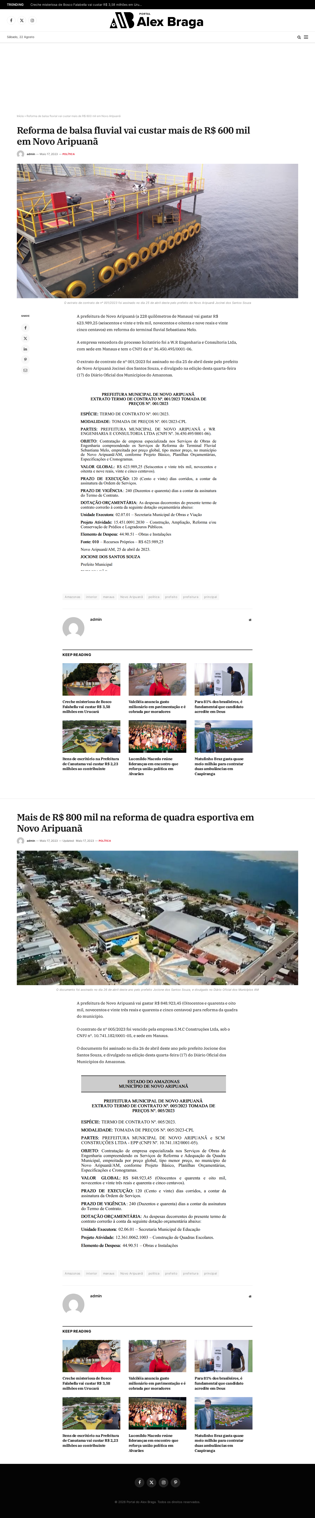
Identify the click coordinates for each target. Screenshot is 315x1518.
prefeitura (190, 597)
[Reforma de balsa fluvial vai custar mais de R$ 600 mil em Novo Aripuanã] (157, 231)
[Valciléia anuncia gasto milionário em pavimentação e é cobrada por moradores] (158, 679)
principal (210, 597)
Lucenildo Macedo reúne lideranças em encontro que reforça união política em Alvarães (153, 766)
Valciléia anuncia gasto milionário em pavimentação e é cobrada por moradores (157, 706)
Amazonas (72, 597)
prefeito (171, 597)
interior (91, 597)
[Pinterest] (25, 359)
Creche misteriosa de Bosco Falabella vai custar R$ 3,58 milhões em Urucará (88, 4)
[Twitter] (25, 338)
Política (68, 154)
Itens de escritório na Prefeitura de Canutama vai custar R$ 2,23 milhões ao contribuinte (90, 763)
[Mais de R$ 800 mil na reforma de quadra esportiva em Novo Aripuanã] (157, 918)
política (154, 597)
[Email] (25, 370)
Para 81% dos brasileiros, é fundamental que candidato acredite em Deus (219, 706)
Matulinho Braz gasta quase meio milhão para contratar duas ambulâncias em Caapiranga (219, 766)
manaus (109, 597)
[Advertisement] (157, 77)
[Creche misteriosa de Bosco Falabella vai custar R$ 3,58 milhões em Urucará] (91, 679)
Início (20, 116)
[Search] (299, 37)
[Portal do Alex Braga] (157, 20)
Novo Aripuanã (131, 597)
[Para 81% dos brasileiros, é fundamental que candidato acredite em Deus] (224, 679)
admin (31, 154)
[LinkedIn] (25, 349)
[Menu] (306, 37)
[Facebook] (25, 327)
